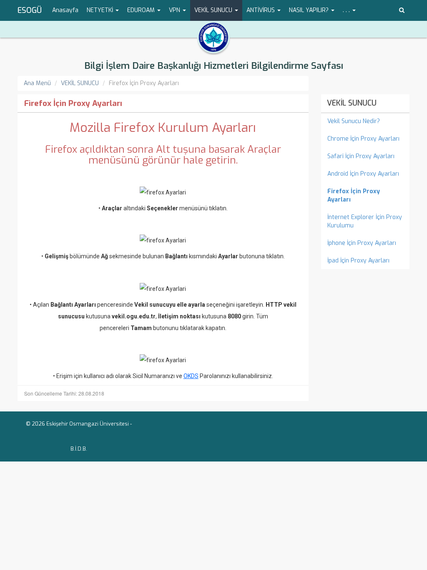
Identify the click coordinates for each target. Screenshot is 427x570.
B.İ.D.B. (78, 448)
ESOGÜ (30, 10)
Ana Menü (37, 83)
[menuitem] (365, 195)
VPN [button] (175, 10)
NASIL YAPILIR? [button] (309, 10)
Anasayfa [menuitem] (65, 10)
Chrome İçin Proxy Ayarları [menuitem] (363, 139)
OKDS (190, 376)
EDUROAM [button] (141, 10)
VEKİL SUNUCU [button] (214, 10)
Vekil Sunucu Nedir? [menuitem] (353, 121)
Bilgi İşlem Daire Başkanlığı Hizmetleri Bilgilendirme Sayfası (213, 66)
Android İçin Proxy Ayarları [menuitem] (363, 174)
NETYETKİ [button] (101, 10)
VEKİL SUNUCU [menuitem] (352, 103)
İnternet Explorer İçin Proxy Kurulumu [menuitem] (364, 221)
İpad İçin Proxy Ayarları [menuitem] (358, 261)
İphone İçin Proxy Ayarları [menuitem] (361, 243)
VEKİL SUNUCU (80, 83)
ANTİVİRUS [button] (261, 10)
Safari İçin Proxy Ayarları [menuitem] (360, 156)
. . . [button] (347, 10)
